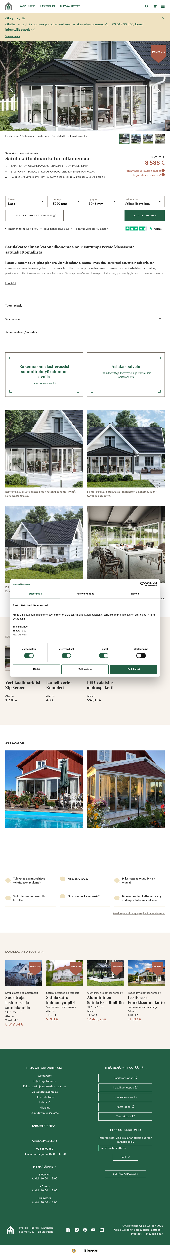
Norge (35, 1228)
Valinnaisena (13, 319)
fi (29, 1232)
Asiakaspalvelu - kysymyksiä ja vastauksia (139, 913)
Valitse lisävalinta (137, 203)
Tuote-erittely (13, 305)
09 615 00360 (44, 1149)
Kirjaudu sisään (153, 1234)
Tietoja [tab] (135, 593)
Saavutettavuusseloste (45, 1113)
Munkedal (44, 1198)
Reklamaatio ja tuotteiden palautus (44, 1086)
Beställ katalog (124, 1174)
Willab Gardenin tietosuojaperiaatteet (136, 1230)
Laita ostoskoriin (145, 215)
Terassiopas (123, 1116)
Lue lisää (10, 283)
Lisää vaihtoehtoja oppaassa (32, 215)
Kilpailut (45, 1108)
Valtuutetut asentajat (45, 1092)
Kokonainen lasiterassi (35, 136)
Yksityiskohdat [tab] (85, 593)
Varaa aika (12, 36)
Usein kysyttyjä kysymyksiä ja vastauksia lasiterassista (126, 371)
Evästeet (136, 1234)
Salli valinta (85, 669)
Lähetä (125, 1157)
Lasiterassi (12, 136)
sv (33, 1232)
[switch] (66, 655)
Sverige (23, 1228)
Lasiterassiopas (44, 374)
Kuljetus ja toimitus (44, 1081)
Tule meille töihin (44, 1097)
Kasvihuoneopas (123, 1088)
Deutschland (45, 1232)
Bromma (44, 1174)
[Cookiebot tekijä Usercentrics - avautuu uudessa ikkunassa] (142, 584)
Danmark (47, 1228)
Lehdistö (44, 1102)
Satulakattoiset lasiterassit (68, 136)
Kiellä (36, 669)
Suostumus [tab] (35, 593)
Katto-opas (123, 1107)
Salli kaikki (134, 669)
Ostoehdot (44, 1076)
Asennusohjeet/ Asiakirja (21, 332)
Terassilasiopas (123, 1097)
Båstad (44, 1186)
